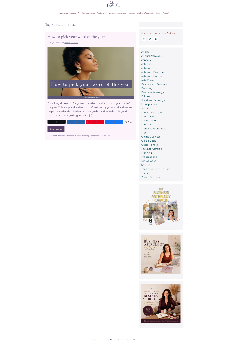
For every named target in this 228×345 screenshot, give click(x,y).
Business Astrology (152, 92)
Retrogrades (148, 160)
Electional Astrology (153, 100)
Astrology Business (152, 72)
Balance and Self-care (154, 84)
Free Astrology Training (67, 12)
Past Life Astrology (152, 148)
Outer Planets (149, 144)
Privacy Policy (109, 340)
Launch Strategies (152, 112)
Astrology (147, 68)
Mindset (146, 124)
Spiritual (146, 165)
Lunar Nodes (149, 116)
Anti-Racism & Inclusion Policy (127, 340)
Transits (145, 173)
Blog (158, 12)
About (165, 12)
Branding (147, 88)
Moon (144, 132)
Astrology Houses (151, 76)
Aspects (146, 60)
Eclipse (145, 96)
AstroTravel (147, 80)
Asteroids (146, 64)
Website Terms (96, 340)
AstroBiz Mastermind (117, 12)
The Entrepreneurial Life (100, 136)
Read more (56, 130)
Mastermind (148, 120)
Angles (145, 51)
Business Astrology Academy (92, 12)
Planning (85, 136)
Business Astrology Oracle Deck (141, 12)
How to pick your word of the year (76, 36)
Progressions (149, 156)
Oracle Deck (148, 140)
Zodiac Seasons (150, 177)
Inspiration (62, 136)
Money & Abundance (153, 128)
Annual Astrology (151, 56)
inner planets (149, 104)
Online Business (74, 136)
